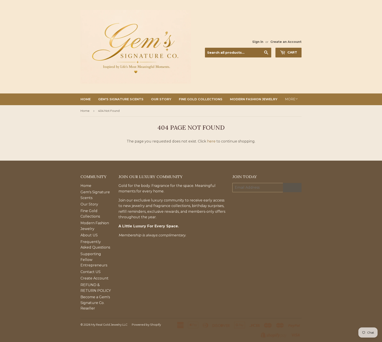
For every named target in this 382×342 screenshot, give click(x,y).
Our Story (161, 99)
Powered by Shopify (146, 324)
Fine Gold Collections (200, 99)
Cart (291, 52)
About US (89, 235)
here (211, 141)
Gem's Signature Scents (120, 99)
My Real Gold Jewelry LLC (109, 324)
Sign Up (292, 187)
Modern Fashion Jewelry (253, 99)
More (290, 99)
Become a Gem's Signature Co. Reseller (95, 302)
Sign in (257, 42)
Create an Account (286, 42)
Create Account (94, 278)
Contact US (90, 272)
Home (85, 99)
